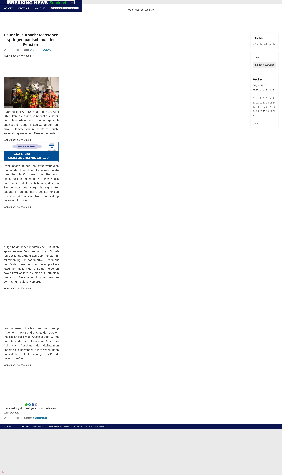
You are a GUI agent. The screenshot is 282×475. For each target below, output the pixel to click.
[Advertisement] (141, 22)
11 (257, 102)
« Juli (255, 123)
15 (270, 102)
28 (267, 111)
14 (267, 102)
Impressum (23, 8)
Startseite (7, 8)
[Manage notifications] (3, 472)
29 (270, 111)
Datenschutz (37, 426)
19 (260, 107)
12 (260, 102)
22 (270, 107)
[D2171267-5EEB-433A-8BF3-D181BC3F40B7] (31, 152)
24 (254, 111)
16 (274, 102)
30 (274, 111)
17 (254, 107)
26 (260, 111)
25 (257, 111)
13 (264, 102)
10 (254, 102)
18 (257, 107)
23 (274, 107)
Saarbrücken (42, 418)
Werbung (40, 8)
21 (267, 107)
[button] (26, 404)
